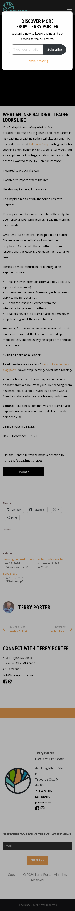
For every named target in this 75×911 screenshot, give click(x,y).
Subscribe (55, 49)
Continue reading (37, 61)
